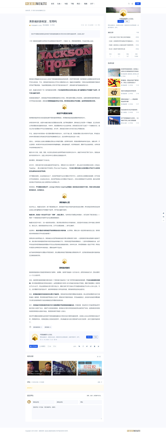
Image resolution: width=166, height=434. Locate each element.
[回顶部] (163, 220)
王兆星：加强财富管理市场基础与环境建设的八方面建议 (121, 41)
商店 (78, 3)
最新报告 (130, 74)
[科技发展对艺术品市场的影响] (114, 111)
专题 (66, 3)
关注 (89, 337)
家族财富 (125, 74)
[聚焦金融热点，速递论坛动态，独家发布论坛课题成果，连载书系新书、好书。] (35, 337)
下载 (72, 3)
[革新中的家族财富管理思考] (114, 92)
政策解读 (40, 10)
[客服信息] (163, 217)
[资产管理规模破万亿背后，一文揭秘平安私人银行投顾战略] (114, 120)
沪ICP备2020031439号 (62, 431)
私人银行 (125, 123)
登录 (138, 3)
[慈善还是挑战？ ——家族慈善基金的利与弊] (114, 102)
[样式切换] (163, 213)
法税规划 (88, 363)
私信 (96, 337)
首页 (52, 3)
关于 (91, 3)
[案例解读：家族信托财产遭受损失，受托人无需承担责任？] (114, 83)
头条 (58, 3)
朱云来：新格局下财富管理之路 (117, 49)
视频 (85, 3)
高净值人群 (136, 74)
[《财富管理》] (37, 3)
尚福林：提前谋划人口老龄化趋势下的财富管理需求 (121, 45)
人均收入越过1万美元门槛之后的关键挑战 (119, 37)
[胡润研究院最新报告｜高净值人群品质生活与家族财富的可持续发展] (114, 72)
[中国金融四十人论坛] (123, 12)
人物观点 (125, 112)
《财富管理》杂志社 (43, 431)
